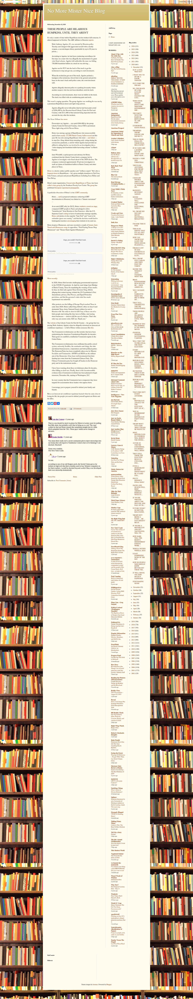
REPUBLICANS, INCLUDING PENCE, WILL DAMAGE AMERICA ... (138, 364)
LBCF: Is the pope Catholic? (116, 782)
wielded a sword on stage (88, 206)
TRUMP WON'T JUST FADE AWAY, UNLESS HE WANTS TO (139, 426)
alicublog (114, 76)
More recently (52, 278)
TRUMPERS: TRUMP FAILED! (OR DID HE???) (138, 133)
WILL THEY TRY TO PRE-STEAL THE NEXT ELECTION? (139, 344)
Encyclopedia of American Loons (116, 295)
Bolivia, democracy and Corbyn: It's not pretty (117, 580)
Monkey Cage (115, 507)
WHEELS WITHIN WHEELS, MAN (139, 550)
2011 (133, 646)
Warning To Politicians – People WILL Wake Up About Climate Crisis (118, 758)
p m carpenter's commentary (116, 558)
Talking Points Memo (116, 822)
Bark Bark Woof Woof (116, 167)
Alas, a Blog (115, 67)
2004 (133, 667)
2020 (133, 64)
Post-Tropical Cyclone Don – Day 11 (118, 888)
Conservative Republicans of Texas (78, 183)
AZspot (113, 147)
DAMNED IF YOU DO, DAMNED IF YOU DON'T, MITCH (139, 326)
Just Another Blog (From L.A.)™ (117, 430)
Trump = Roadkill (116, 242)
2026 (133, 46)
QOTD (113, 318)
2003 (133, 670)
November (136, 587)
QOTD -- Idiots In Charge (116, 346)
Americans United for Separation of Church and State (117, 133)
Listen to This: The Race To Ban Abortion (118, 826)
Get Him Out (115, 169)
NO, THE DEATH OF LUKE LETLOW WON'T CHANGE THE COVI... (139, 93)
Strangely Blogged (117, 812)
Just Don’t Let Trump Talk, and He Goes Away (117, 462)
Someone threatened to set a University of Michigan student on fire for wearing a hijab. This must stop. (118, 803)
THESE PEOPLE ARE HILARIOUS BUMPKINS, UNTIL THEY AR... (138, 316)
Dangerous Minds (117, 225)
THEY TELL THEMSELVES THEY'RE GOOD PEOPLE (139, 305)
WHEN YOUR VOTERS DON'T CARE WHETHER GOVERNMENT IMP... (139, 105)
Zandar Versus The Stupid (117, 941)
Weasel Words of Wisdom (116, 877)
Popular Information (118, 633)
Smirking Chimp (117, 788)
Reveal (113, 700)
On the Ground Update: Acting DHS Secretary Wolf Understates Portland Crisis (117, 593)
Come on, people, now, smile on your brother (118, 934)
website (53, 323)
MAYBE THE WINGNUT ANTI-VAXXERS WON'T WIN (138, 273)
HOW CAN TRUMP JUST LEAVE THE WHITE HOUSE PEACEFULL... (139, 241)
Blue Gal (114, 175)
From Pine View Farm (116, 315)
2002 (133, 673)
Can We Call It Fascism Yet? (118, 70)
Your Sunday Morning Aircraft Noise (118, 423)
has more (64, 119)
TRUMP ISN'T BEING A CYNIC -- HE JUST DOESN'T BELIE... (139, 519)
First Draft (115, 303)
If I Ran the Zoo (116, 363)
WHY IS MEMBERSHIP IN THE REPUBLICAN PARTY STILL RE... (139, 416)
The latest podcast (116, 177)
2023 (133, 55)
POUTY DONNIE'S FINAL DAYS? (138, 480)
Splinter (114, 797)
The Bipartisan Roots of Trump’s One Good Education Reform (117, 615)
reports (91, 40)
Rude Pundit (115, 740)
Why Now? (115, 885)
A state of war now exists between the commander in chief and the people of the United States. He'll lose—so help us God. (117, 566)
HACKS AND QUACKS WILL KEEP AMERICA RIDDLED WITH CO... (139, 490)
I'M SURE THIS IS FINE (139, 225)
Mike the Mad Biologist (116, 492)
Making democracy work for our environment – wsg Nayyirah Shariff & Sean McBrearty (117, 285)
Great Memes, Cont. (117, 502)
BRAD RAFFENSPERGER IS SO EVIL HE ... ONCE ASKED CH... (139, 283)
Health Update (115, 440)
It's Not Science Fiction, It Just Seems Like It (117, 272)
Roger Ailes (114, 728)
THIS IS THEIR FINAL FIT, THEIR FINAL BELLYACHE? (138, 142)
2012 (133, 643)
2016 (133, 631)
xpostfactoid (115, 914)
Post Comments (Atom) (63, 480)
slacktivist (114, 779)
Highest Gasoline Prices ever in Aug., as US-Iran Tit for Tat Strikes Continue (117, 386)
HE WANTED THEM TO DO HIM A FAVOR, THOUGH (139, 374)
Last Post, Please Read (118, 944)
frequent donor (52, 173)
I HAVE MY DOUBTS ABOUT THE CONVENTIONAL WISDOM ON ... (139, 182)
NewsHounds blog (117, 546)
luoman (95, 984)
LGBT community (81, 192)
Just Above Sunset (117, 411)
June (134, 602)
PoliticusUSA (115, 622)
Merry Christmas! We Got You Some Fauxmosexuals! (117, 907)
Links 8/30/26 (115, 495)
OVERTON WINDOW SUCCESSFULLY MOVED (139, 335)
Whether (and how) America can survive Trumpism (117, 106)
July (134, 599)
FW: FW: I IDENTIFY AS (118, 521)
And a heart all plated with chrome (117, 141)
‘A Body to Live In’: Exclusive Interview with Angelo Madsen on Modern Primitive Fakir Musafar (117, 231)
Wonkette (114, 894)
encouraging (71, 221)
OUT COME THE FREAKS (139, 84)
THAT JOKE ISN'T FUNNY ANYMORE (139, 394)
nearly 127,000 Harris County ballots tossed (76, 135)
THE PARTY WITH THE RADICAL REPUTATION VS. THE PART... (138, 118)
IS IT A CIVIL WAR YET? (138, 71)
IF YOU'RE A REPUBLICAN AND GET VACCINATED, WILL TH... (139, 529)
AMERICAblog (116, 102)
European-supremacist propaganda (67, 188)
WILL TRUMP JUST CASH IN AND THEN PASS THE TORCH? (139, 262)
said (59, 197)
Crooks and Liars (117, 213)
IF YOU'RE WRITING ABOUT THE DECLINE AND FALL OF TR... (139, 501)
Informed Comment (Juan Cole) (118, 381)
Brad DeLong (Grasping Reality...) (118, 183)
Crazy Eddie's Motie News (118, 190)
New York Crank (117, 528)
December (136, 67)
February (136, 615)
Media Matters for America (117, 470)
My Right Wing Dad (118, 518)
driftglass (114, 268)
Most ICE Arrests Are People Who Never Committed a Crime (117, 252)
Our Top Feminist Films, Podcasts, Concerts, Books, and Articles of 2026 (117, 717)
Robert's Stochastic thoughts (117, 734)
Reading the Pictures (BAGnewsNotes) (118, 679)
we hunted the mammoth (116, 864)
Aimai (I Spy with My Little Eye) (117, 55)
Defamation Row (116, 879)
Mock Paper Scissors (118, 500)
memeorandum (116, 474)
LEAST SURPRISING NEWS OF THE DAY (139, 556)
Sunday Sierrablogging (118, 365)
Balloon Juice (115, 153)
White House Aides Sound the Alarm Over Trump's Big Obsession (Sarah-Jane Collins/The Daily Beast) (118, 481)
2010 (133, 649)
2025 (133, 49)
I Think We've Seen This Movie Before (117, 337)
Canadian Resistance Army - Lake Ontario (117, 216)
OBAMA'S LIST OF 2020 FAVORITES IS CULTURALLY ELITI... (139, 251)
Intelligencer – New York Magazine (117, 395)
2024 (133, 52)
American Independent (115, 114)
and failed (91, 138)
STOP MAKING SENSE (138, 582)
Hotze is (50, 171)
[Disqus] (74, 443)
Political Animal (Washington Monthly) (116, 609)
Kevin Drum (115, 438)
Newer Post (51, 477)
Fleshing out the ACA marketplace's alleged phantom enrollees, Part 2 (118, 919)
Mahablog (114, 458)
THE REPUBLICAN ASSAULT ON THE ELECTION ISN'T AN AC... (139, 403)
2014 (133, 637)
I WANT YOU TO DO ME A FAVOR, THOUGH (139, 77)
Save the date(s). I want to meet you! (118, 844)
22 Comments (77, 409)
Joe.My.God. (115, 400)
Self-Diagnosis (115, 433)
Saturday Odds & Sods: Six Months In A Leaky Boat (118, 307)
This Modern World (118, 850)
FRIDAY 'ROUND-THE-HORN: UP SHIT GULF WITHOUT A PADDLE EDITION (118, 81)
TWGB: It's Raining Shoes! (117, 815)
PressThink (115, 644)
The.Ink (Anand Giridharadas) (116, 840)
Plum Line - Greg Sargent (117, 603)
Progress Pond (116, 655)
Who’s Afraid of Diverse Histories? (116, 791)
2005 (133, 664)
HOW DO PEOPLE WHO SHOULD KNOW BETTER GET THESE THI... (139, 566)
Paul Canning (116, 576)
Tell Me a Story (116, 832)
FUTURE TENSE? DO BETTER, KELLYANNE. (139, 510)
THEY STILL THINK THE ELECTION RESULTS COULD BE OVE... (138, 458)
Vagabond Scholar (117, 854)
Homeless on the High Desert (116, 353)
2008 (133, 655)
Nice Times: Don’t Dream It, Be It (116, 897)
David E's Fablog (117, 240)
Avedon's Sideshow (117, 138)
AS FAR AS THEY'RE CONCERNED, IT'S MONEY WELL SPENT (138, 446)
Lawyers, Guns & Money (117, 446)
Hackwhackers (116, 343)
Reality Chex (115, 690)
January (135, 618)
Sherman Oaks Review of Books (116, 767)
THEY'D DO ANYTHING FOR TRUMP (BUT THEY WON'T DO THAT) (138, 170)
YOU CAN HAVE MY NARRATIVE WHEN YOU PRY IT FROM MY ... (138, 295)
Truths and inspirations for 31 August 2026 (118, 373)
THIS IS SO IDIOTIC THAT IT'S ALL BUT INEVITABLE (139, 231)
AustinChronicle (51, 253)
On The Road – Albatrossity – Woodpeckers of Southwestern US (116, 157)
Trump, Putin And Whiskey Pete (116, 262)
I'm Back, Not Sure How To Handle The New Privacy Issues (117, 60)
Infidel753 (114, 371)
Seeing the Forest (117, 753)
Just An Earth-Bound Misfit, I (116, 419)
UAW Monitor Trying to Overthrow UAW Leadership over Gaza (117, 451)
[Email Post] (70, 409)
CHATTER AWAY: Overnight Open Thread (117, 404)
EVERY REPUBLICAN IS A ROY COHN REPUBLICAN (138, 353)
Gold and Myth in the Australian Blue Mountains (117, 206)
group (92, 185)
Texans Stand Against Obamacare (65, 274)
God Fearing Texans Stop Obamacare (66, 253)
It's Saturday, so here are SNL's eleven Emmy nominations (117, 195)
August (135, 596)
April (135, 608)
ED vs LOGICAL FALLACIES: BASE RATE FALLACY (117, 327)
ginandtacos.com (116, 323)
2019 (133, 621)
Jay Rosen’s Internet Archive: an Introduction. (117, 648)
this (92, 328)
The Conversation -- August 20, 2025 (117, 693)
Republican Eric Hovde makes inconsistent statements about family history (118, 120)
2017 (133, 628)
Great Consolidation (118, 334)
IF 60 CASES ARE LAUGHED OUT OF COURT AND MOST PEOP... (139, 151)
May (134, 605)
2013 (133, 640)
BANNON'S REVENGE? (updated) (138, 192)
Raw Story (114, 664)
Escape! (113, 834)
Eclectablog (115, 279)
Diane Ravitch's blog (118, 248)
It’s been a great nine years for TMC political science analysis (118, 511)
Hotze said (55, 216)
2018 (133, 625)
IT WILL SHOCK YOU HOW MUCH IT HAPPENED (139, 575)
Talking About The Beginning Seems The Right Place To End (117, 550)
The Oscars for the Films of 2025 (116, 856)
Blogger (108, 984)
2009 (133, 652)
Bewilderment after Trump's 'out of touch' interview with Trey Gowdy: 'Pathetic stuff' (118, 669)
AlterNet (114, 89)
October (136, 590)
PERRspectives (116, 587)
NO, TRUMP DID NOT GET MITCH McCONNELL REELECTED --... (139, 216)
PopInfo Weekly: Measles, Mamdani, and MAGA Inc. (117, 637)
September (136, 593)
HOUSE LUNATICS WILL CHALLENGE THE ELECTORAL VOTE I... (138, 202)
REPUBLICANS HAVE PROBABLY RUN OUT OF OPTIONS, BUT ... (139, 384)
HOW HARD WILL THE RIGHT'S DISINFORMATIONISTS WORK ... (139, 541)
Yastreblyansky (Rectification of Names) (116, 929)
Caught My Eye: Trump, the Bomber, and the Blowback (117, 683)
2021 (133, 61)
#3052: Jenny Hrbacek (118, 298)
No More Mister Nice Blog (76, 10)
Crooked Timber (116, 202)
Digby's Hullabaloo (117, 259)
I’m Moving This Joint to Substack (118, 658)
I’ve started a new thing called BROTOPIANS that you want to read (118, 868)
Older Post (98, 477)
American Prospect (117, 128)
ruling (66, 213)
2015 (133, 634)
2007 (133, 658)
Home (75, 477)
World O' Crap (116, 903)
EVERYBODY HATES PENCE (139, 127)
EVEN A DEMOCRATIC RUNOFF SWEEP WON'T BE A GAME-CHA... (139, 470)
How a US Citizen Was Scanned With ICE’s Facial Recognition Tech (118, 704)
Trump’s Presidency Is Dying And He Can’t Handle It (117, 626)
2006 (133, 661)
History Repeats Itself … (117, 357)
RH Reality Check (117, 712)
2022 (133, 58)
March (135, 611)
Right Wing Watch (117, 726)
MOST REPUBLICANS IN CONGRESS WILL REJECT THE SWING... (139, 436)
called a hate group (54, 185)
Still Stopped (115, 413)
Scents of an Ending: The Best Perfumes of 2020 (117, 772)
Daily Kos (114, 222)
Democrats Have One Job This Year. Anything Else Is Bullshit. (117, 745)
